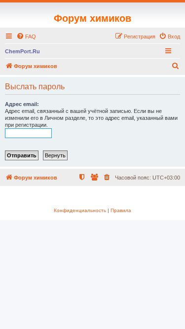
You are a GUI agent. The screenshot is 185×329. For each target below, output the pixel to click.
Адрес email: (22, 104)
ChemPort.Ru (22, 51)
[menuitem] (26, 36)
